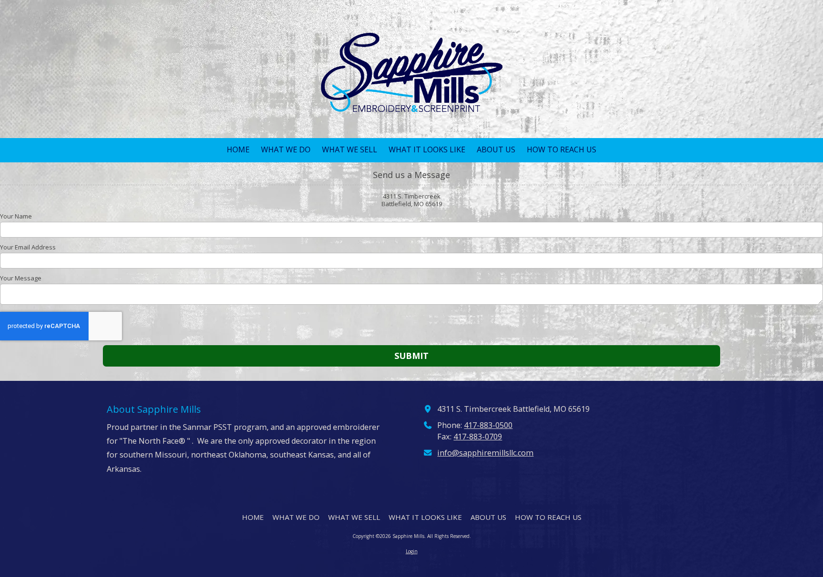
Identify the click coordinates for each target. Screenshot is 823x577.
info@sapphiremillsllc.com (485, 453)
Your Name (16, 216)
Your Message (20, 278)
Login (412, 551)
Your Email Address (28, 247)
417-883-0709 (477, 436)
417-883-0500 (488, 425)
